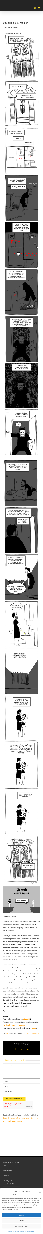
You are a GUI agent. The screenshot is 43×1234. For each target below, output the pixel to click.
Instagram (22, 1025)
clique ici (26, 1019)
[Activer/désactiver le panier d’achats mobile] (35, 8)
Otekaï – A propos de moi (11, 1163)
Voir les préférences (21, 1226)
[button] (40, 1193)
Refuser (21, 1221)
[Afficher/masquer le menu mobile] (39, 8)
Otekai (7, 1033)
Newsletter (8, 1171)
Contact (6, 1176)
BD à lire (26, 1033)
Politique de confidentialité (27, 1231)
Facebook (6, 1025)
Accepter (21, 1215)
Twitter (13, 1025)
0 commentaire (34, 1033)
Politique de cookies (13, 1231)
